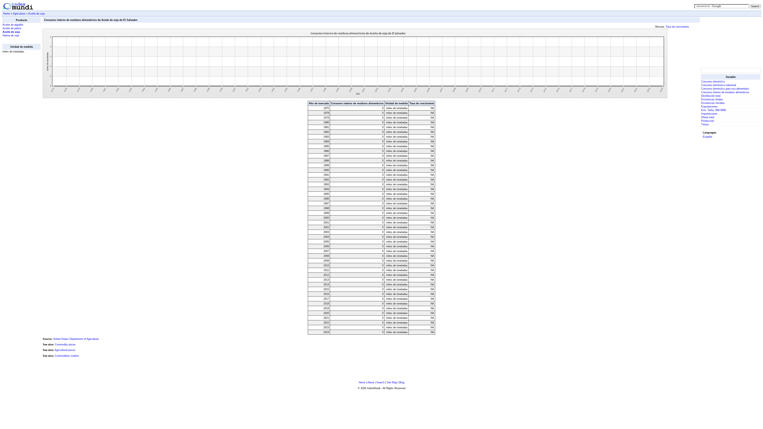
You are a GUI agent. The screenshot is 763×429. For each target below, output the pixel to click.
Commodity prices (65, 344)
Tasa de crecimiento (677, 26)
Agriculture (19, 13)
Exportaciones (709, 106)
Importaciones (709, 113)
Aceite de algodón (13, 24)
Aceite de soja (36, 13)
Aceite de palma (12, 28)
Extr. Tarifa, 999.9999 (713, 110)
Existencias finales (712, 99)
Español (707, 136)
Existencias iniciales (713, 102)
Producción (707, 120)
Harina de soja (11, 35)
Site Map (392, 382)
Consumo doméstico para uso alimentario (725, 88)
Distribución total (710, 95)
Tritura (705, 124)
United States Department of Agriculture (76, 338)
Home (6, 13)
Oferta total (707, 117)
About (370, 382)
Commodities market (67, 355)
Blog (401, 382)
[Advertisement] (18, 116)
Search (380, 382)
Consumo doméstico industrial (718, 85)
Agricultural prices (65, 350)
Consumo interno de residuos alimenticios (725, 92)
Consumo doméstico (713, 81)
